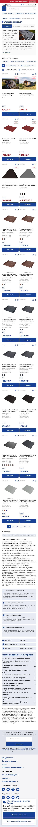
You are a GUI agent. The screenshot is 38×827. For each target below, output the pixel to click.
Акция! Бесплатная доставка (19, 1)
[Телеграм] (8, 789)
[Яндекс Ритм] (17, 797)
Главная (4, 18)
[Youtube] (8, 797)
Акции (5, 13)
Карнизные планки (17, 61)
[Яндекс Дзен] (13, 797)
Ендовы (5, 61)
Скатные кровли (14, 18)
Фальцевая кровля (28, 18)
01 (9, 527)
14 (25, 527)
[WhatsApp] (13, 789)
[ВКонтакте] (3, 789)
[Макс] (17, 789)
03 (17, 527)
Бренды (10, 13)
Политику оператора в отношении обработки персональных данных (19, 748)
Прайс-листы (19, 13)
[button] (8, 272)
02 (13, 527)
